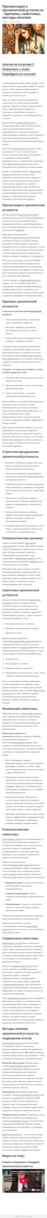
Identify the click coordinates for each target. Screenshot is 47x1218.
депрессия (20, 230)
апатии (13, 874)
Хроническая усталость (17, 164)
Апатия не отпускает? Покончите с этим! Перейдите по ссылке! (19, 69)
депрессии (34, 561)
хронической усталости (26, 123)
